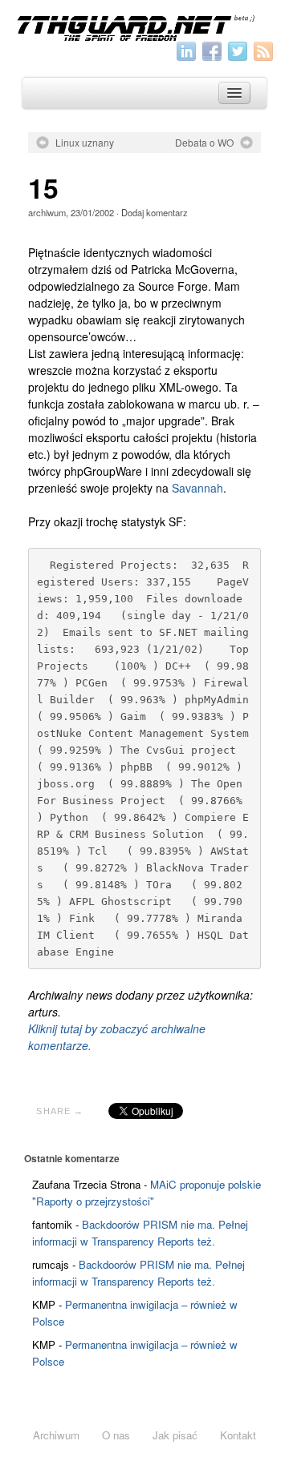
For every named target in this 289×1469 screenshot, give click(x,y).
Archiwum (56, 1435)
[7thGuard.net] (144, 27)
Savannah (197, 488)
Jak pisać (175, 1435)
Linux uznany (84, 142)
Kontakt (238, 1435)
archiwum (47, 212)
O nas (116, 1435)
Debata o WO (204, 142)
